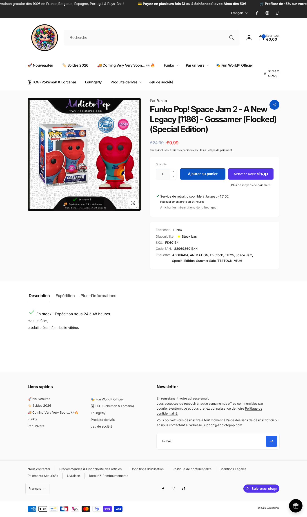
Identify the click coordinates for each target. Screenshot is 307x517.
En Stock (216, 255)
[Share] (274, 105)
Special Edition (183, 261)
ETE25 (229, 255)
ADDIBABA (180, 255)
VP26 (238, 261)
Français (237, 13)
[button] (170, 65)
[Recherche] (231, 37)
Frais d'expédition (181, 150)
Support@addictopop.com (222, 425)
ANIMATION (199, 255)
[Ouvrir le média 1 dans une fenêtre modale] (84, 154)
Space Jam (244, 255)
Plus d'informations (98, 295)
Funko (158, 100)
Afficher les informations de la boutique (188, 207)
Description (39, 295)
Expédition (65, 295)
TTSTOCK (224, 261)
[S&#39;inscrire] (271, 441)
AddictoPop (273, 507)
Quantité (161, 164)
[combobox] (152, 38)
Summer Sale (206, 261)
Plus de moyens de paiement (251, 185)
